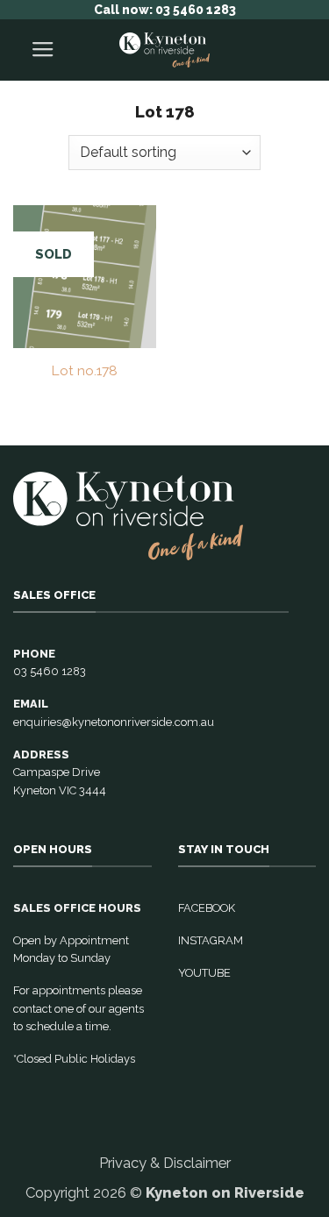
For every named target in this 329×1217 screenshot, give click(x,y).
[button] (43, 50)
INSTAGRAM (210, 940)
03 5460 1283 (49, 671)
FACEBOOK (206, 908)
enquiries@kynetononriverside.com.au (113, 722)
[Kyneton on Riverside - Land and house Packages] (165, 50)
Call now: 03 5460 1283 (165, 10)
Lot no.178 (84, 370)
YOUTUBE (204, 972)
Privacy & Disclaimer (165, 1162)
